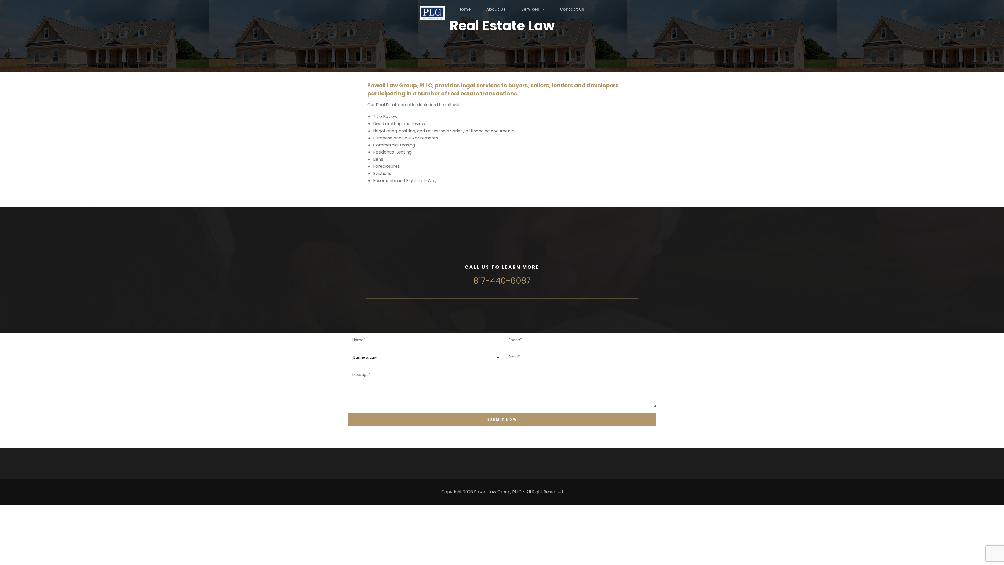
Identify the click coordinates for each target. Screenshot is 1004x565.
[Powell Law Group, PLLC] (432, 13)
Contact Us (572, 9)
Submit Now (502, 419)
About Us (496, 9)
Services (530, 9)
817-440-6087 (502, 280)
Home (464, 9)
